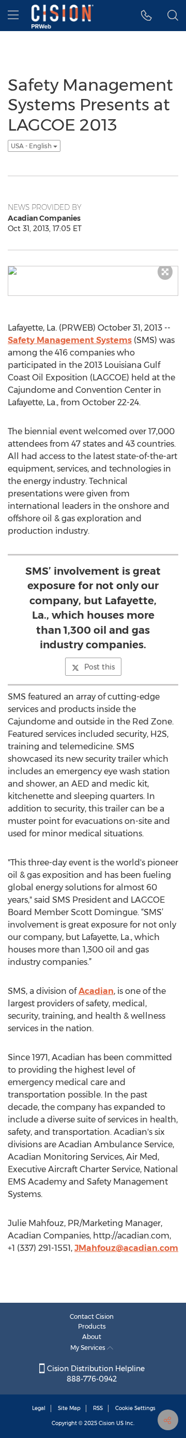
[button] (146, 15)
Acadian (96, 991)
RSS (98, 1408)
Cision (107, 1423)
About (91, 1337)
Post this (99, 667)
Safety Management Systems (70, 340)
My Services (88, 1347)
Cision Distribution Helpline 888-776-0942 (95, 1374)
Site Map (69, 1408)
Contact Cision (92, 1316)
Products (92, 1326)
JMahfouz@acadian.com (126, 1248)
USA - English (32, 146)
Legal (38, 1408)
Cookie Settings (135, 1408)
